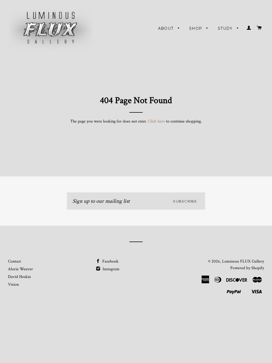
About (166, 28)
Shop (196, 28)
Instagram (110, 269)
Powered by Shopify (247, 268)
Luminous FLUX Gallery (243, 261)
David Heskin (19, 277)
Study (226, 28)
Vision (13, 284)
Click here (156, 121)
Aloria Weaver (20, 269)
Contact (14, 261)
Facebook (109, 261)
